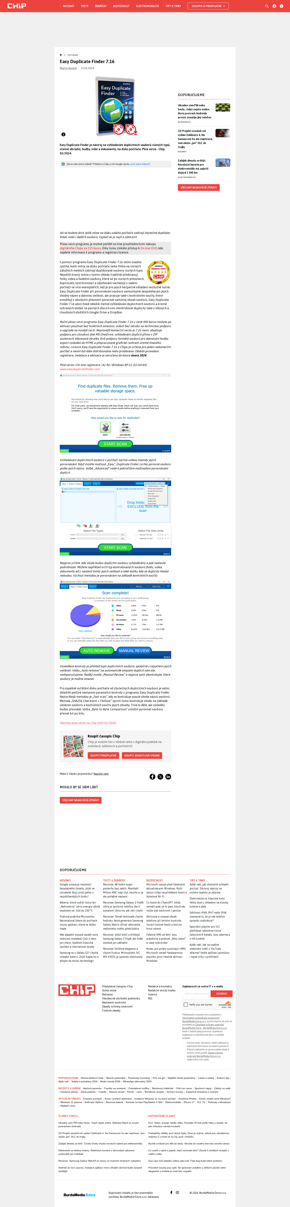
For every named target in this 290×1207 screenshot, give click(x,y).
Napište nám (101, 773)
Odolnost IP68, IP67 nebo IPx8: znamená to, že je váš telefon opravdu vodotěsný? (208, 916)
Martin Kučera (68, 68)
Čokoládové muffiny (138, 1088)
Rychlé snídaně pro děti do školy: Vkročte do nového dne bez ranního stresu (189, 1143)
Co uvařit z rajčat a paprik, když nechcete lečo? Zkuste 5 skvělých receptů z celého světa (188, 1152)
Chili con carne (184, 1088)
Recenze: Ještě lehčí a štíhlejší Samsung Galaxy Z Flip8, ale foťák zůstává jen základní (123, 938)
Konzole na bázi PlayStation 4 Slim (144, 1102)
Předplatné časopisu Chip (117, 986)
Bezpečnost (121, 6)
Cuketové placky (69, 1091)
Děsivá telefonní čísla (92, 1078)
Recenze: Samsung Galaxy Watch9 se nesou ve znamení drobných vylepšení (99, 1160)
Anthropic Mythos (94, 1102)
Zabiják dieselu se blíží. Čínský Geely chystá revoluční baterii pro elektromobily (100, 1143)
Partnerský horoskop (139, 1078)
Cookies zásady (111, 1010)
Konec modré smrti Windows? (215, 1098)
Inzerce (152, 994)
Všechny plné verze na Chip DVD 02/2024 (88, 723)
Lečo (139, 1091)
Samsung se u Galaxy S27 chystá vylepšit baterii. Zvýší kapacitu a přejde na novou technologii (79, 956)
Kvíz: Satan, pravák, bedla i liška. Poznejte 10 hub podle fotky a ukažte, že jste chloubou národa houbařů (187, 1124)
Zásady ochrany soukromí (117, 1006)
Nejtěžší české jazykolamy (182, 1078)
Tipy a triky (173, 6)
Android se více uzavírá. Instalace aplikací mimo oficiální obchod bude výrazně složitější (100, 1169)
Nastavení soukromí (114, 1002)
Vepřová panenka (92, 1088)
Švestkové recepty (154, 1091)
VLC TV (201, 1102)
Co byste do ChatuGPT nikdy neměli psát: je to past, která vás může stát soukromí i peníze (165, 906)
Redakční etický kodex (162, 990)
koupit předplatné (103, 755)
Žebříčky (100, 6)
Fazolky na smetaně (115, 1088)
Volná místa (109, 990)
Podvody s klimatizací (219, 1102)
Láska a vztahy (206, 1078)
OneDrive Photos (187, 1098)
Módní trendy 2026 (110, 1081)
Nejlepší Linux (67, 1105)
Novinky (68, 6)
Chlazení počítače (92, 1098)
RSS (150, 998)
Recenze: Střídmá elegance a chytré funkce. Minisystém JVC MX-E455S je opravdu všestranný (122, 952)
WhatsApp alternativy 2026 (137, 1081)
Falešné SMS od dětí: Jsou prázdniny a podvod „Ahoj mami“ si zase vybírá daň (166, 938)
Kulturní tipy (223, 1078)
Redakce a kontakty (160, 986)
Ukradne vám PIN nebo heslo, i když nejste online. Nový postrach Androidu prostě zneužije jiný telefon (194, 111)
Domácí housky (175, 1091)
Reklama (107, 994)
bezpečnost (154, 880)
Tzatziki (102, 1091)
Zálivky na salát (222, 1088)
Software (72, 55)
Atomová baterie (114, 1102)
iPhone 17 (189, 1102)
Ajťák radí (63, 1081)
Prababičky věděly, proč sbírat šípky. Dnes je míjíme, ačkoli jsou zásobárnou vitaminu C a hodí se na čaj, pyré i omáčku (188, 1135)
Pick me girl (159, 1078)
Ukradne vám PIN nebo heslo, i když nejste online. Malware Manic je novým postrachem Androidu (98, 1124)
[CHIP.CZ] (17, 6)
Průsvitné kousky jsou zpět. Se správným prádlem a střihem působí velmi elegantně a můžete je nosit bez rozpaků (187, 1169)
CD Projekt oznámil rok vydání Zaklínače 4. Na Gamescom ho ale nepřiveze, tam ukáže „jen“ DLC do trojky (195, 138)
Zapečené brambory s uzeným (202, 1091)
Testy (84, 6)
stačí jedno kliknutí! (140, 164)
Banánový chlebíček (162, 1088)
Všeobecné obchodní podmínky (121, 998)
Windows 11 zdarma (71, 1102)
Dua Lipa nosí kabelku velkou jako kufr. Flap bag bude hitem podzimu (185, 1160)
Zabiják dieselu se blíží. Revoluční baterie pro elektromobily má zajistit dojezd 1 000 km (193, 166)
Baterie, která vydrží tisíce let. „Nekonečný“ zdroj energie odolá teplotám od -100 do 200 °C (80, 906)
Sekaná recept (116, 1091)
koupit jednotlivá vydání (142, 755)
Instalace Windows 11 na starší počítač (155, 1098)
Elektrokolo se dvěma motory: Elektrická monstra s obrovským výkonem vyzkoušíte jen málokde (96, 1152)
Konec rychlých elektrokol (118, 1098)
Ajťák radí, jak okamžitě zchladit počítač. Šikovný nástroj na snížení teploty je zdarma (209, 888)
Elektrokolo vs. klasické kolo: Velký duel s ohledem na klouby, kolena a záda (209, 902)
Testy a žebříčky (114, 880)
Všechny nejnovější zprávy (80, 800)
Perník (130, 1091)
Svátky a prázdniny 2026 (84, 1081)
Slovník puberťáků (115, 1078)
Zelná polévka (88, 1091)
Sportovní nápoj (203, 1088)
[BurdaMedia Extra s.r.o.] (76, 990)
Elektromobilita (147, 6)
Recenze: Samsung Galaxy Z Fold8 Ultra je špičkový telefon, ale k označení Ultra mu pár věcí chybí (123, 906)
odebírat (221, 993)
